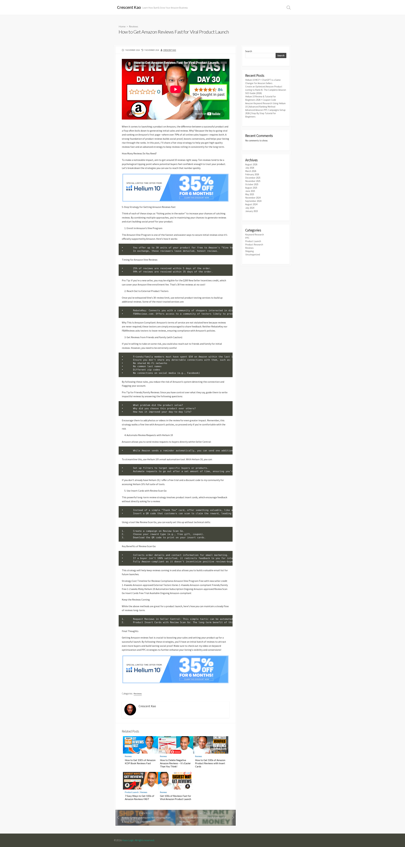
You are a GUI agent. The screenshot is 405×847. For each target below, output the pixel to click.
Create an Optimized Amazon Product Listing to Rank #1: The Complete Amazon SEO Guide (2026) (265, 90)
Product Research (254, 244)
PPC (247, 237)
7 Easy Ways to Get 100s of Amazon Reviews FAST (139, 797)
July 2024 (249, 207)
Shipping (249, 251)
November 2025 (252, 181)
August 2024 (251, 204)
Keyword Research (254, 234)
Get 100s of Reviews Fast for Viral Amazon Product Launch (175, 797)
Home (122, 26)
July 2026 (249, 167)
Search (248, 51)
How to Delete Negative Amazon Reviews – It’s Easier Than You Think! (175, 763)
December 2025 (252, 177)
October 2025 (251, 184)
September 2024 (253, 200)
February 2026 (252, 174)
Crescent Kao (169, 50)
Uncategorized (252, 254)
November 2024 (252, 197)
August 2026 (251, 164)
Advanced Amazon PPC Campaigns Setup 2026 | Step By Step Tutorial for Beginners (265, 113)
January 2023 (251, 211)
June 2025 (250, 191)
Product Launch (132, 792)
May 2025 (249, 194)
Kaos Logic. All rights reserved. (138, 840)
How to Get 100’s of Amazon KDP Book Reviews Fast (140, 762)
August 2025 (251, 187)
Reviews (133, 26)
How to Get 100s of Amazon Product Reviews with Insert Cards (210, 763)
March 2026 (250, 171)
